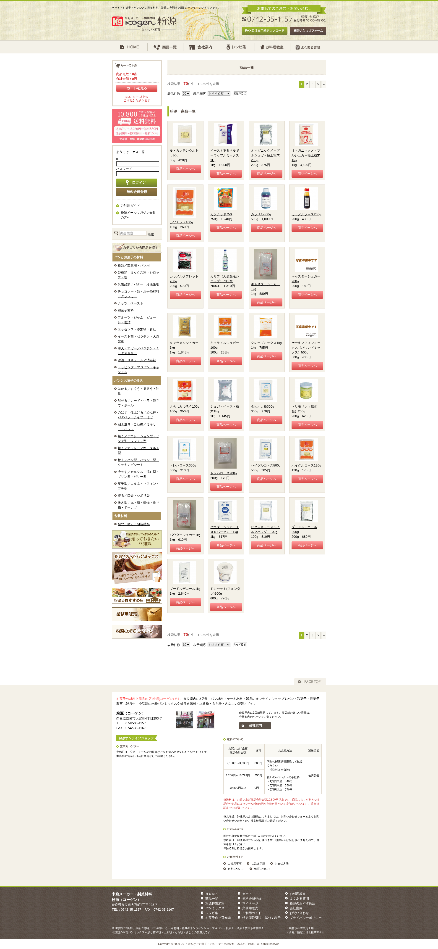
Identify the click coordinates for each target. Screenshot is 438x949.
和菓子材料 (126, 310)
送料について (236, 868)
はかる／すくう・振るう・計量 (138, 391)
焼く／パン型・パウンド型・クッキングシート (138, 462)
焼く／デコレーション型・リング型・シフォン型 (138, 438)
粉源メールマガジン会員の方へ (138, 215)
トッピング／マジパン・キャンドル (138, 369)
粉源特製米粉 (214, 903)
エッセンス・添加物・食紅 (137, 329)
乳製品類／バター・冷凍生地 (138, 284)
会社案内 (296, 908)
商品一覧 (211, 898)
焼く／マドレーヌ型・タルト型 (138, 450)
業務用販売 (250, 908)
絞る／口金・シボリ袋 (134, 495)
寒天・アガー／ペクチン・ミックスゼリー (138, 350)
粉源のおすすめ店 (302, 903)
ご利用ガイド (130, 205)
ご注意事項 (235, 863)
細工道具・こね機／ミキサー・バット (137, 426)
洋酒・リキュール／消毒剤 (137, 360)
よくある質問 (299, 898)
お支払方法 (282, 863)
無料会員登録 (251, 898)
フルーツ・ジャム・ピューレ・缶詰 (137, 320)
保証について (262, 868)
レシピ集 (211, 913)
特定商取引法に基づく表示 (261, 918)
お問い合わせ (299, 913)
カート (247, 894)
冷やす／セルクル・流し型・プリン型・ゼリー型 (138, 474)
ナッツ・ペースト (130, 303)
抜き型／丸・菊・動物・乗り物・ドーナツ (138, 505)
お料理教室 (298, 894)
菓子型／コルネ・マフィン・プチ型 (138, 486)
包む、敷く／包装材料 (134, 524)
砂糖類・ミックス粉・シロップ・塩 (138, 275)
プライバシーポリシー (306, 918)
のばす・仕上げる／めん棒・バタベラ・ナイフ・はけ (138, 415)
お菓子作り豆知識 (218, 918)
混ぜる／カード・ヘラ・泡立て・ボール (138, 403)
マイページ (250, 903)
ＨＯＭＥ (211, 894)
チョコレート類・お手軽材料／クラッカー (138, 294)
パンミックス (214, 908)
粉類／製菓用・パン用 (134, 265)
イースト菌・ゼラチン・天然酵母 (138, 339)
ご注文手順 (258, 863)
